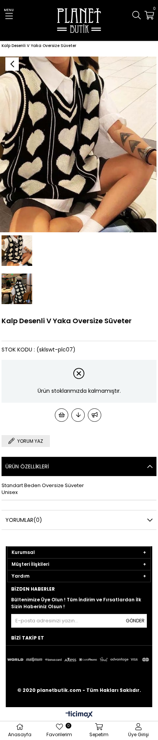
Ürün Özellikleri (27, 466)
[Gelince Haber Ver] (94, 415)
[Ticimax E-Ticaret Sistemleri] (79, 715)
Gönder (135, 620)
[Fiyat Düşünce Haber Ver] (78, 415)
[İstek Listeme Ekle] (61, 415)
